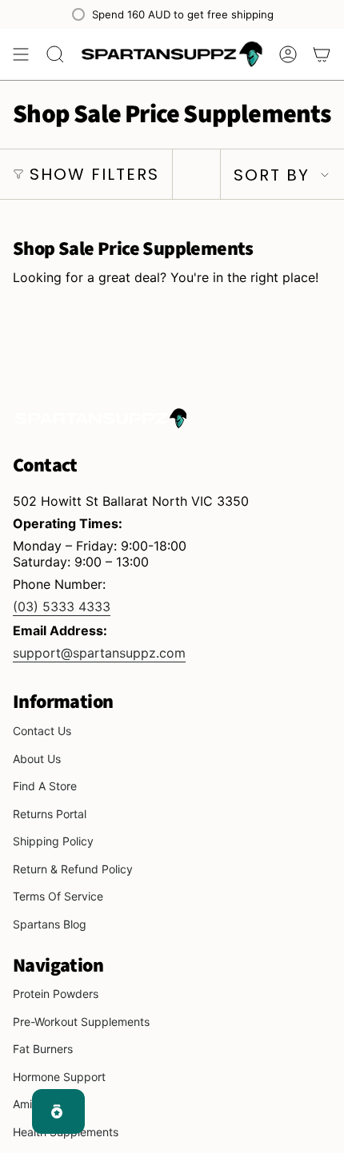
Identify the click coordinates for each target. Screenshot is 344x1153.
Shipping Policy (53, 841)
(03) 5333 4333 (61, 606)
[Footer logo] (101, 418)
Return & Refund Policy (73, 869)
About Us (37, 758)
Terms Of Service (58, 896)
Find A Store (45, 786)
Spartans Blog (49, 924)
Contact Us (42, 731)
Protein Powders (55, 993)
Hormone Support (59, 1076)
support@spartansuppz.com (99, 653)
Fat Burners (43, 1049)
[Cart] (321, 54)
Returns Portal (49, 814)
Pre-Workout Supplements (81, 1021)
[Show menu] (21, 54)
